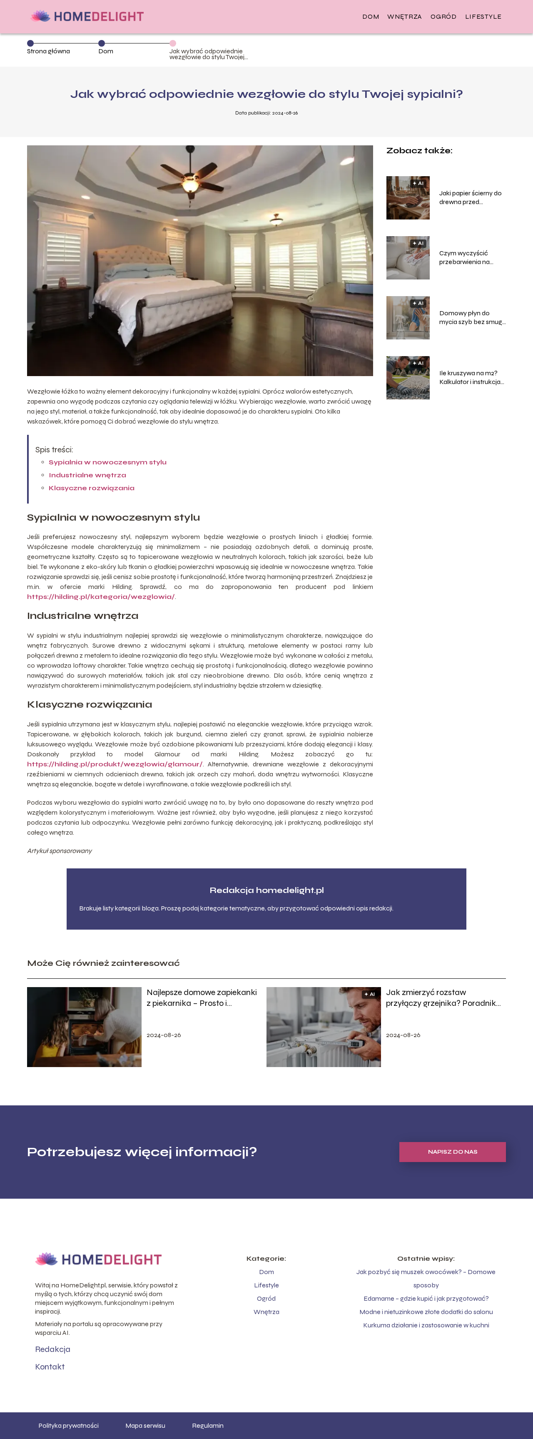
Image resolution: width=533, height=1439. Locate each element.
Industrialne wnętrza (87, 475)
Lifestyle (483, 16)
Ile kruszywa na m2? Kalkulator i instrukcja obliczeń (470, 378)
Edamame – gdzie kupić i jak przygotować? (426, 1298)
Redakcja (52, 1349)
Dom (370, 16)
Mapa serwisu (145, 1425)
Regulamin (208, 1425)
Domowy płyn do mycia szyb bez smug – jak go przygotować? (472, 318)
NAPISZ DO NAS (453, 1152)
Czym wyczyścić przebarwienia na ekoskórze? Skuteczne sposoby (472, 258)
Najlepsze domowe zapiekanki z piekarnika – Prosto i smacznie (202, 998)
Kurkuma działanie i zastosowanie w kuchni (426, 1325)
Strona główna (48, 51)
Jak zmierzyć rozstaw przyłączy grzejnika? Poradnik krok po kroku (441, 998)
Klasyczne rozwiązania (91, 488)
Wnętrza (404, 16)
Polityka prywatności (69, 1425)
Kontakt (50, 1367)
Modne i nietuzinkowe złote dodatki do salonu (426, 1312)
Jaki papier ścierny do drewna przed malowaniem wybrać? (471, 198)
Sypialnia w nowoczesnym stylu (108, 462)
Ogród (444, 16)
